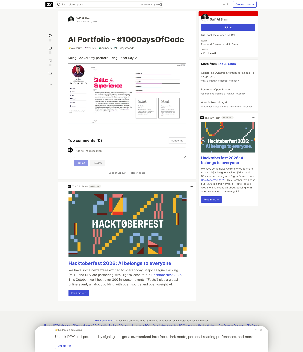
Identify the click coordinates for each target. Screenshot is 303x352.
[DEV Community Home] (49, 4)
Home (47, 325)
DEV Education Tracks (104, 325)
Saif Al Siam (83, 18)
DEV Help (123, 325)
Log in (225, 4)
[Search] (59, 4)
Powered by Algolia (149, 4)
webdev (90, 48)
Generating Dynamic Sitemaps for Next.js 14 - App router (227, 76)
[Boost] (50, 73)
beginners (105, 48)
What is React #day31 (226, 104)
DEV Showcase (187, 325)
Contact (211, 325)
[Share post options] (50, 85)
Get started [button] (64, 345)
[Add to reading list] (50, 62)
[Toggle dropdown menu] (191, 186)
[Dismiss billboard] (261, 329)
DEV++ (76, 325)
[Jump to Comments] (50, 50)
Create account (244, 4)
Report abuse (138, 172)
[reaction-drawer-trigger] (50, 37)
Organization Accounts (164, 325)
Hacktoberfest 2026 (166, 275)
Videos (86, 325)
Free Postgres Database (231, 325)
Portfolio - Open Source (223, 91)
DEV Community (103, 320)
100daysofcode (124, 48)
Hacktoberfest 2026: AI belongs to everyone (119, 263)
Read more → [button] (79, 293)
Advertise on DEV (140, 325)
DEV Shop (252, 325)
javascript (75, 48)
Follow (228, 27)
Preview (97, 162)
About (201, 325)
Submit (81, 162)
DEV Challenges (61, 325)
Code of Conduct (117, 172)
